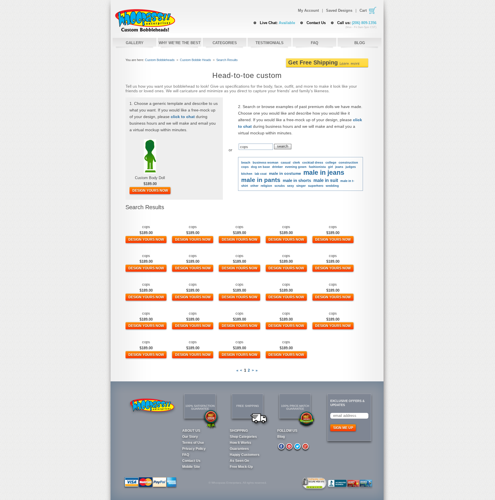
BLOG (359, 43)
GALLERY (135, 43)
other (254, 185)
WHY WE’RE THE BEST (180, 43)
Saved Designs (339, 11)
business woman (265, 162)
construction (348, 162)
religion (266, 185)
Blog (281, 437)
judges (350, 166)
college (330, 162)
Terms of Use (193, 443)
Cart (363, 10)
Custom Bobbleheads (160, 60)
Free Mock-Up (241, 467)
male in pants (260, 180)
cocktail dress (312, 162)
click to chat (183, 116)
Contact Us (316, 23)
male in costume (285, 173)
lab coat (261, 173)
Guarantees (239, 449)
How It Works (240, 443)
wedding (332, 185)
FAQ (314, 43)
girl (330, 166)
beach (245, 162)
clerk (296, 162)
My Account (308, 11)
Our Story (190, 437)
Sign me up (343, 428)
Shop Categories (243, 437)
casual (285, 162)
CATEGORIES (225, 43)
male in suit (325, 180)
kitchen (246, 173)
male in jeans (323, 172)
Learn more (349, 63)
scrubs (279, 185)
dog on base (260, 166)
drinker (277, 166)
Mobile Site (191, 467)
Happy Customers (245, 455)
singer (301, 185)
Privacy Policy (194, 449)
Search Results (227, 60)
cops (245, 166)
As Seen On (239, 461)
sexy (290, 185)
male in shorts (297, 180)
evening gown (296, 166)
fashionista (317, 166)
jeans (339, 166)
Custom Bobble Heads (145, 20)
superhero (315, 185)
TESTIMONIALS (270, 43)
